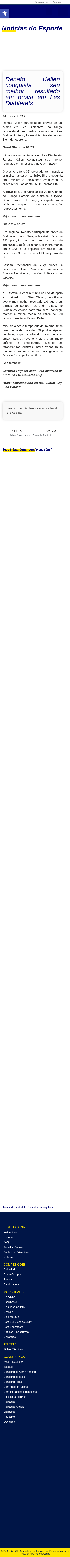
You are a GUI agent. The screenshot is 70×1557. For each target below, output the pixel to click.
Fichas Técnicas (13, 1349)
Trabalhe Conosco (14, 1247)
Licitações (9, 1411)
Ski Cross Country (14, 1306)
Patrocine (9, 1416)
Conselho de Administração (20, 1371)
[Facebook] (7, 2)
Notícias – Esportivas (16, 1331)
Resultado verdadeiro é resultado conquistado (29, 1207)
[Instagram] (11, 2)
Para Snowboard (13, 1326)
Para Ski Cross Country (18, 1321)
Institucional (10, 1232)
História (8, 1237)
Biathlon (8, 1311)
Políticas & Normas (15, 1396)
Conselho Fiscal (13, 1381)
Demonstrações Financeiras (20, 1391)
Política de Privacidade (17, 1252)
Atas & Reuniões (13, 1361)
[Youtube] (20, 2)
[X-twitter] (15, 2)
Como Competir (13, 1274)
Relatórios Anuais (14, 1406)
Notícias (8, 1257)
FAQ (6, 1242)
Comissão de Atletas (16, 1386)
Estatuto (8, 1366)
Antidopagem (11, 1284)
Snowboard (10, 1301)
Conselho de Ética (14, 1376)
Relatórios (9, 1401)
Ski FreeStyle (11, 1316)
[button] (49, 11)
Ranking (8, 1279)
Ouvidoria (9, 1421)
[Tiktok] (24, 2)
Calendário (10, 1269)
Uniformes (10, 1336)
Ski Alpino (9, 1296)
